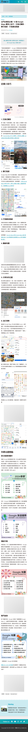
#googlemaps (14, 33)
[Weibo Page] (21, 721)
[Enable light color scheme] (18, 1)
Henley (10, 30)
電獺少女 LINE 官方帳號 (7, 665)
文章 (6, 16)
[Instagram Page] (18, 721)
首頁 (3, 16)
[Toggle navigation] (25, 1)
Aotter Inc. (24, 728)
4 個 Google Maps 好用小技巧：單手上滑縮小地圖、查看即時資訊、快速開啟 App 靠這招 (14, 183)
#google (7, 33)
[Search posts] (22, 1)
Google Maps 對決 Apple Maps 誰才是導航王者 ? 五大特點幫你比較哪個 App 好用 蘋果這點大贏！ (13, 237)
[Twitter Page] (24, 721)
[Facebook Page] (12, 721)
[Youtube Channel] (15, 721)
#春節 (3, 33)
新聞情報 (11, 16)
